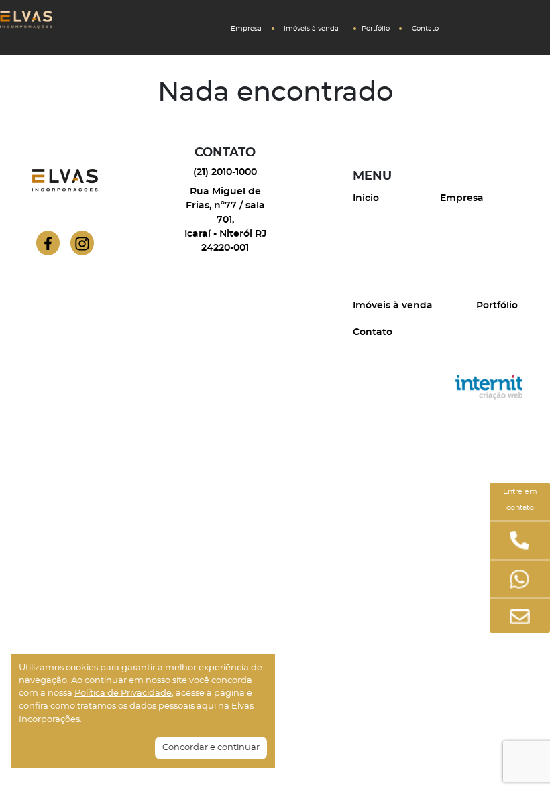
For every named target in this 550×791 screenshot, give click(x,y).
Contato (425, 28)
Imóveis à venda (311, 28)
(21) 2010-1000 (225, 172)
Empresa (246, 28)
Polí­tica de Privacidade (123, 693)
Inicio (366, 198)
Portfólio (376, 28)
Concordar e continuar (211, 747)
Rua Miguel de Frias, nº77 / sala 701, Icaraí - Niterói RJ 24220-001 (225, 220)
